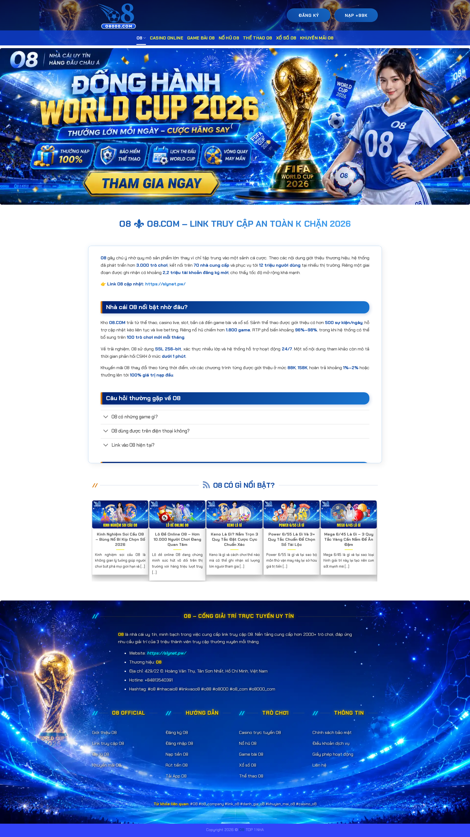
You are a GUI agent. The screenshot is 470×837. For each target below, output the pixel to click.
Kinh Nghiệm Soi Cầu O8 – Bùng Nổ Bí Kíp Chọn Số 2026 (120, 539)
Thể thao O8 (257, 38)
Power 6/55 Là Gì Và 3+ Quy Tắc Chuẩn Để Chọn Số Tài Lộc (291, 539)
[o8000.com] (118, 16)
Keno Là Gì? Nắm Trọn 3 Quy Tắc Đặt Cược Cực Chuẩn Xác (234, 539)
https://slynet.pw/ (165, 284)
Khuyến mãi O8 (316, 38)
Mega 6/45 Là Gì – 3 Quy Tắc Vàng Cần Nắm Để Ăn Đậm (348, 539)
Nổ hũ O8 (229, 38)
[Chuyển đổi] (106, 417)
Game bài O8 (201, 38)
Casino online (166, 38)
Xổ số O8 (286, 38)
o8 (140, 38)
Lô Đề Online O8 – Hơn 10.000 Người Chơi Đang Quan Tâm (177, 539)
